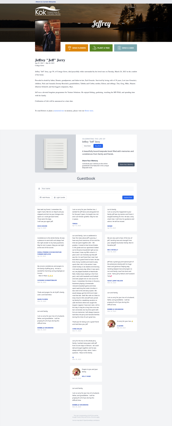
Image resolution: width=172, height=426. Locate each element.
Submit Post (128, 197)
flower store (89, 110)
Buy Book (98, 146)
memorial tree (59, 110)
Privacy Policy (80, 417)
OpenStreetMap (88, 420)
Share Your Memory (126, 164)
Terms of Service (91, 417)
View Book (87, 146)
